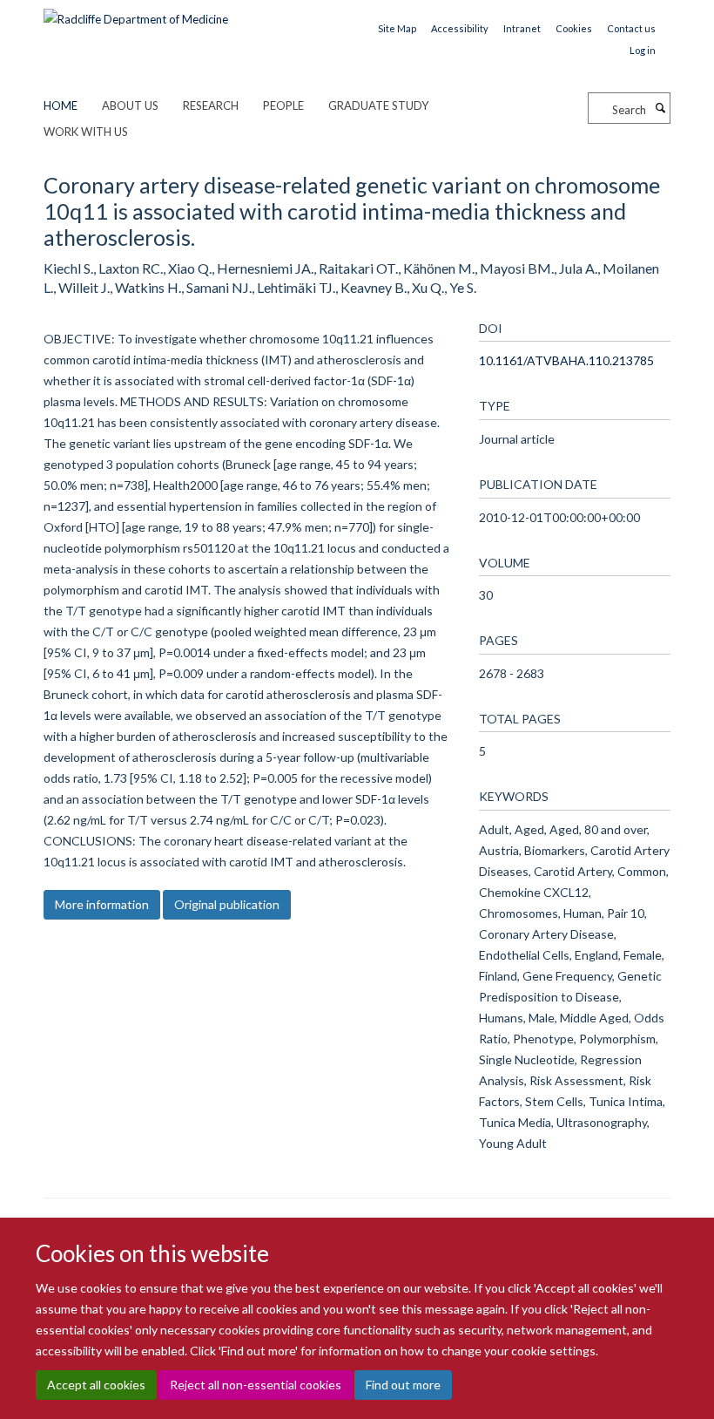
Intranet (522, 28)
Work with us (86, 132)
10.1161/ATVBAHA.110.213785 (566, 360)
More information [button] (102, 904)
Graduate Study (378, 105)
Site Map (397, 28)
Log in (643, 50)
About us (130, 105)
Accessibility (459, 28)
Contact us (631, 28)
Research (211, 105)
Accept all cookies (96, 1384)
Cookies (574, 28)
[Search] (660, 108)
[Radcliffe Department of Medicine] (136, 13)
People (283, 105)
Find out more (403, 1384)
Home (60, 105)
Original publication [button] (227, 904)
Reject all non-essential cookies (255, 1384)
